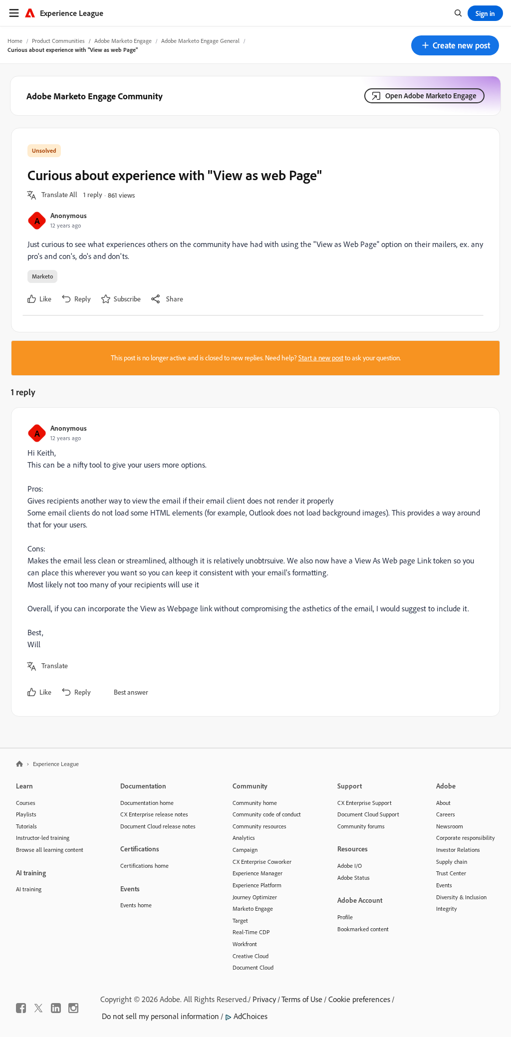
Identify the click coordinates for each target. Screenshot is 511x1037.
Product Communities (58, 40)
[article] (253, 562)
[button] (455, 45)
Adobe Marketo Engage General (200, 40)
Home (14, 40)
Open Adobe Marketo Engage (431, 95)
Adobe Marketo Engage (123, 40)
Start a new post (320, 357)
